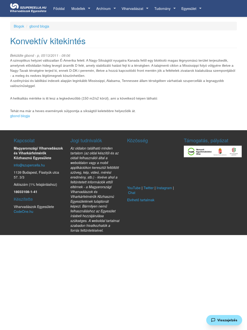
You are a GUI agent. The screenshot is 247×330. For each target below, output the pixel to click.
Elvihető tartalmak (140, 199)
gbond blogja (39, 26)
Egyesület (187, 8)
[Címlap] (30, 7)
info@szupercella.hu (29, 165)
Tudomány (161, 8)
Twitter (149, 187)
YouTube (134, 187)
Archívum (102, 8)
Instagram (164, 187)
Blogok (19, 26)
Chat (131, 192)
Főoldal (59, 8)
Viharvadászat (130, 8)
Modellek (76, 8)
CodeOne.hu (23, 211)
